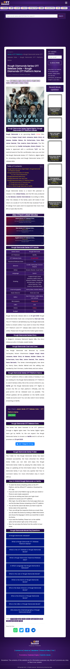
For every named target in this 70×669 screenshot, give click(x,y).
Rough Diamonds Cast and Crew (17, 178)
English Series (36, 80)
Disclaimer (34, 650)
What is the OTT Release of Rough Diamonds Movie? (25, 551)
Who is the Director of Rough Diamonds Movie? (25, 597)
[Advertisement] (35, 32)
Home (10, 54)
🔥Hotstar (64, 8)
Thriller (26, 83)
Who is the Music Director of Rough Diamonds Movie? (25, 589)
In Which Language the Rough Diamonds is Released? (25, 567)
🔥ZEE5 (11, 8)
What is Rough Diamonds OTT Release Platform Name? (25, 543)
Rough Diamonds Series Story (16, 176)
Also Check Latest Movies (20, 174)
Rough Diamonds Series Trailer (19, 184)
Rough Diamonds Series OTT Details (18, 173)
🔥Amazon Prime (49, 8)
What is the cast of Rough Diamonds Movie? (24, 574)
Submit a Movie (45, 655)
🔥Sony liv (24, 8)
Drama (29, 80)
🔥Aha (58, 8)
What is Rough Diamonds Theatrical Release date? (25, 559)
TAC (53, 650)
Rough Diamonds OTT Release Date (20, 182)
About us (27, 650)
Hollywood (34, 301)
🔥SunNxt (17, 8)
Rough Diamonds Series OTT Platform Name (21, 180)
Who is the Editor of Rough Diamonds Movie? (24, 604)
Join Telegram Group (25, 444)
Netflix (8, 83)
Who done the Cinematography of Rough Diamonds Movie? (25, 611)
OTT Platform (17, 54)
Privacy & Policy (45, 650)
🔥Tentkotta (4, 8)
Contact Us (19, 650)
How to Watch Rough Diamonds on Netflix (20, 186)
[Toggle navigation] (66, 3)
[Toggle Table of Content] (40, 166)
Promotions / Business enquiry (29, 655)
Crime (24, 80)
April (20, 80)
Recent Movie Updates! (55, 88)
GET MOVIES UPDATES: (52, 53)
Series (21, 83)
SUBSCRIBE (55, 63)
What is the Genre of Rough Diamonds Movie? (25, 581)
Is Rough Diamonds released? (19, 536)
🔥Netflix (41, 8)
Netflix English (14, 83)
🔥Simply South (33, 8)
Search (61, 16)
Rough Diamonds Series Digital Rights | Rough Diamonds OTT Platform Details (24, 170)
